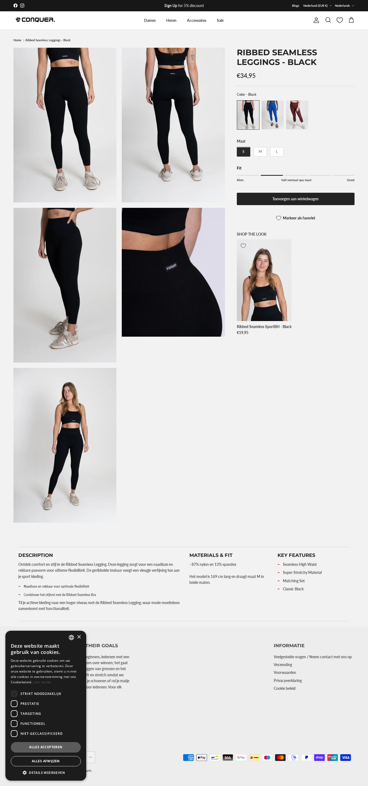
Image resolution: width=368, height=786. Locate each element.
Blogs (295, 5)
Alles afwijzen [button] (46, 761)
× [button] (79, 637)
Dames (150, 20)
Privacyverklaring (288, 680)
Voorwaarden (285, 672)
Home (17, 40)
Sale (220, 20)
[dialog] (45, 706)
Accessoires (196, 20)
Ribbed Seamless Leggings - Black (48, 40)
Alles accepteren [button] (45, 747)
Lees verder (42, 682)
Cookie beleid (285, 688)
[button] (46, 772)
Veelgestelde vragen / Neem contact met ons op (313, 656)
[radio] (248, 115)
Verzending (283, 664)
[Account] (315, 20)
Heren (171, 20)
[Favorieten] (340, 20)
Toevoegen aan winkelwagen (295, 199)
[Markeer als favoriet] (243, 245)
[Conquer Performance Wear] (35, 20)
